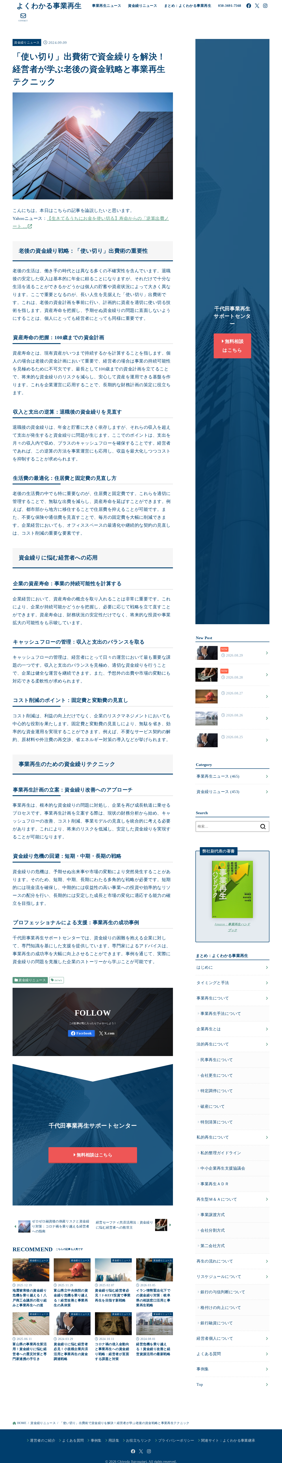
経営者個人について (215, 1338)
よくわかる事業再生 (49, 6)
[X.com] (257, 5)
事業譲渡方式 (212, 1215)
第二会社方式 (212, 1246)
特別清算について (216, 1122)
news (58, 980)
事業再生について (213, 998)
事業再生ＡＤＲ (214, 1184)
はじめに (205, 967)
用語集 (113, 1440)
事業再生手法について (220, 1013)
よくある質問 (209, 1354)
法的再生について (213, 1044)
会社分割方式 (212, 1230)
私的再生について (213, 1137)
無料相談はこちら (93, 1154)
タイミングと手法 (213, 983)
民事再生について (216, 1060)
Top (200, 1384)
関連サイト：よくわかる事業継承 (228, 1440)
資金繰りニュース (142, 5)
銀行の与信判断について (222, 1292)
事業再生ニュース (106, 5)
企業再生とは (209, 1029)
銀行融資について (216, 1323)
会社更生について (216, 1075)
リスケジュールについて (219, 1276)
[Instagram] (265, 5)
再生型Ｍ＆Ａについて (217, 1199)
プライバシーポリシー (176, 1440)
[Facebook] (248, 5)
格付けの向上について (220, 1307)
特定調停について (216, 1091)
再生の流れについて (215, 1261)
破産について (212, 1106)
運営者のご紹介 (42, 1440)
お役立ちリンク (138, 1440)
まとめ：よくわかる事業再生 (188, 5)
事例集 (203, 1369)
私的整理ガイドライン (220, 1153)
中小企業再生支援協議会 (222, 1168)
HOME (21, 1423)
